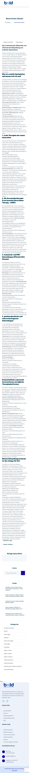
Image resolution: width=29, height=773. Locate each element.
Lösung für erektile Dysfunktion (10, 742)
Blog (4, 720)
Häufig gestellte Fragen (8, 718)
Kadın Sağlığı (7, 644)
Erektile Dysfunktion (8, 660)
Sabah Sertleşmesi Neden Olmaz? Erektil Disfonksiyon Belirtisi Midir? (14, 595)
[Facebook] (3, 701)
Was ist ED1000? (7, 710)
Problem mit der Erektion (9, 734)
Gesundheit (6, 647)
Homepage (7, 22)
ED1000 (6, 631)
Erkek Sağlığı (7, 634)
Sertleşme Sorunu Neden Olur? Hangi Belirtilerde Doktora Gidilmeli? (14, 614)
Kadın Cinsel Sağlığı (8, 640)
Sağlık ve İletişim (8, 653)
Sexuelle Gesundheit (9, 628)
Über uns (5, 713)
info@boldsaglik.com (11, 756)
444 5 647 (8, 751)
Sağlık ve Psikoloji (8, 656)
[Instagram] (7, 701)
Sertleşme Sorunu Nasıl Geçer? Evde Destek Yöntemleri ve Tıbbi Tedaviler (14, 589)
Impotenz (5, 739)
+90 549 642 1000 (10, 753)
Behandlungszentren (8, 715)
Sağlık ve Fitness (8, 650)
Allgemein (6, 637)
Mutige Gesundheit (8, 42)
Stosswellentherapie (8, 669)
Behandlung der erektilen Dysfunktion (13, 666)
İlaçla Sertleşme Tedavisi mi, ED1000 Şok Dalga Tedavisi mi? (13, 608)
